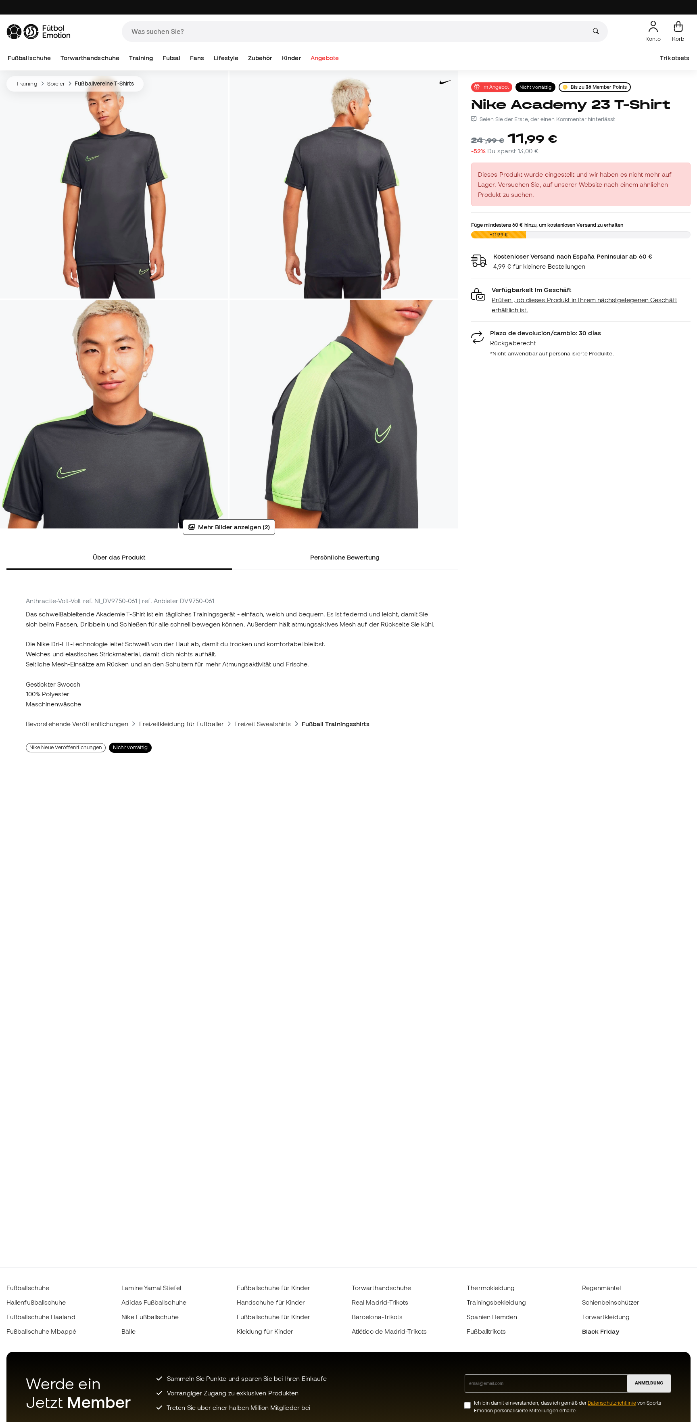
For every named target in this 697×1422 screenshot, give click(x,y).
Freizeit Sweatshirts (262, 723)
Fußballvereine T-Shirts (104, 83)
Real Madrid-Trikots (380, 1302)
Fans (197, 57)
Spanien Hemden (492, 1316)
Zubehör (260, 57)
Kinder (291, 57)
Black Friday (600, 1331)
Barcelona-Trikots (377, 1316)
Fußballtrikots (486, 1331)
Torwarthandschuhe (90, 57)
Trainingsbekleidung (496, 1302)
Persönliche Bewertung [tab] (345, 557)
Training (141, 57)
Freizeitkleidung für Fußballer (181, 723)
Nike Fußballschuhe (149, 1316)
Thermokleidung (491, 1287)
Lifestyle (226, 57)
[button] (581, 300)
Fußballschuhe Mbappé (41, 1331)
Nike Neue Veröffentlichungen (65, 747)
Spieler (56, 83)
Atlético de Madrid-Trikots (389, 1331)
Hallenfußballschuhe (36, 1302)
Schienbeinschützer (610, 1302)
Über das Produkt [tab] (119, 557)
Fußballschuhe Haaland (40, 1316)
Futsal (171, 57)
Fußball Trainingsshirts (336, 723)
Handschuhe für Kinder (271, 1302)
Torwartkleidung (606, 1316)
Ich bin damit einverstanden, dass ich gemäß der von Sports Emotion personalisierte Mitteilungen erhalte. (567, 1406)
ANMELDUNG (649, 1382)
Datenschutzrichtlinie (612, 1402)
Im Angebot (495, 87)
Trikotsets (674, 57)
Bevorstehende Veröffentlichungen (77, 723)
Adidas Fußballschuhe (153, 1302)
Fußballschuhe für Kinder (274, 1287)
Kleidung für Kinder (265, 1331)
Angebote (325, 57)
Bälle (128, 1331)
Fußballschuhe (29, 57)
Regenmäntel (601, 1287)
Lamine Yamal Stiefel (151, 1287)
